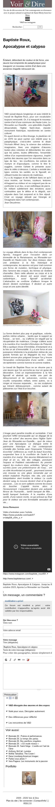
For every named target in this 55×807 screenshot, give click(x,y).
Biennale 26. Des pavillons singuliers (25, 741)
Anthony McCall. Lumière (20, 751)
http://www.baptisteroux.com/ (17, 578)
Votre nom (7, 623)
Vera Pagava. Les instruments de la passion (28, 761)
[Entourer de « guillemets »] (23, 659)
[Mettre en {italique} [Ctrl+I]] (10, 659)
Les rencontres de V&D (20, 723)
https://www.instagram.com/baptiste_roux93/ (24, 573)
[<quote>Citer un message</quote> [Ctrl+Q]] (19, 659)
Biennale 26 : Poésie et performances (25, 736)
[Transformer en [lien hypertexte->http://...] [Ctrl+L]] (15, 659)
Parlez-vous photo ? (17, 759)
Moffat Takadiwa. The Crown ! (22, 754)
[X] (16, 698)
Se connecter (25, 800)
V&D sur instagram (27, 22)
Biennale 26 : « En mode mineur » (24, 744)
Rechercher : (18, 27)
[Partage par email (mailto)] (7, 698)
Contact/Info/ (40, 800)
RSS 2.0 (27, 803)
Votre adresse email (12, 630)
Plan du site (12, 800)
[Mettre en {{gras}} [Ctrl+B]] (5, 659)
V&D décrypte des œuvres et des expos (29, 705)
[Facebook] (10, 698)
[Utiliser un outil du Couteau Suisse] (28, 659)
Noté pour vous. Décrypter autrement (27, 711)
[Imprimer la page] (13, 698)
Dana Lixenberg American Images (23, 756)
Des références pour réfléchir (23, 717)
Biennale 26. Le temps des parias (23, 739)
